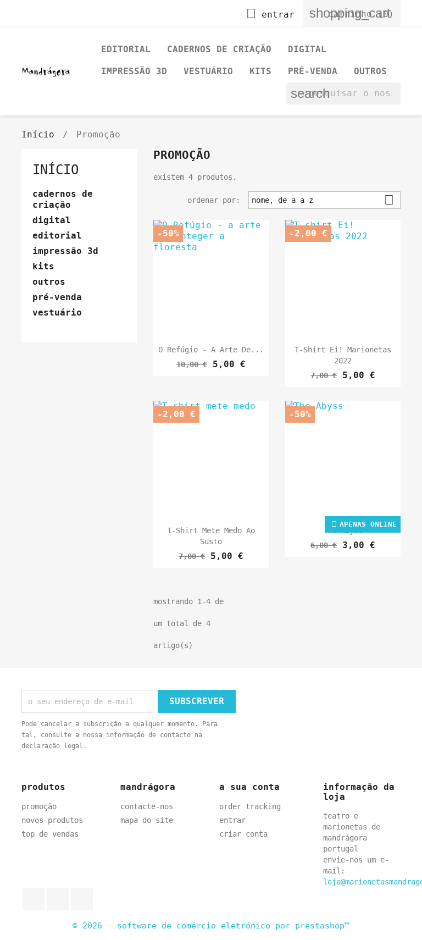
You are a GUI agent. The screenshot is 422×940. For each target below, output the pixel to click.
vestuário (208, 71)
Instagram (82, 899)
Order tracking (250, 806)
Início (55, 170)
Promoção (39, 806)
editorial (126, 49)
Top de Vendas (50, 834)
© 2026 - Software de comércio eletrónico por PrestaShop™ (211, 926)
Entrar (232, 820)
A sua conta (249, 787)
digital (307, 49)
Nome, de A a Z (323, 199)
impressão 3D (134, 71)
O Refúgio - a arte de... (211, 349)
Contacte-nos (146, 806)
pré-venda (312, 71)
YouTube (58, 899)
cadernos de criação (219, 49)
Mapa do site (146, 820)
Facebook (34, 899)
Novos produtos (52, 820)
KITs (260, 71)
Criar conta (243, 834)
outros (370, 71)
